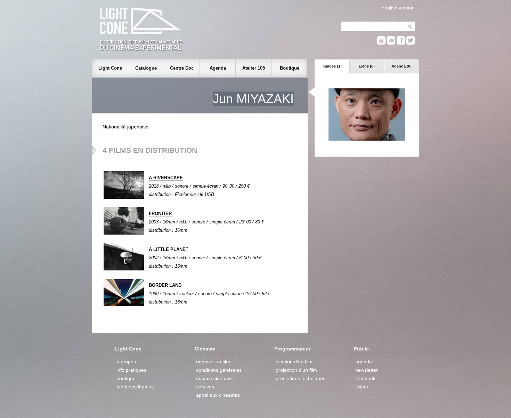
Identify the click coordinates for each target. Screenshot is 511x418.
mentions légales (135, 386)
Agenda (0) (401, 66)
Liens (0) (367, 66)
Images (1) (332, 66)
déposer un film (213, 361)
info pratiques (131, 370)
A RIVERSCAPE (166, 177)
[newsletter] (391, 43)
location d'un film (294, 361)
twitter (361, 386)
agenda (363, 361)
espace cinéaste (214, 378)
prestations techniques (300, 378)
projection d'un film (296, 370)
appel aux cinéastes (218, 395)
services (205, 386)
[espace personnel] (381, 43)
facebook (365, 378)
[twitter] (410, 43)
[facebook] (401, 43)
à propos (126, 361)
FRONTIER (160, 213)
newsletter (366, 370)
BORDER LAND (165, 285)
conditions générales (219, 370)
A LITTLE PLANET (168, 249)
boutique (126, 378)
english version (398, 7)
